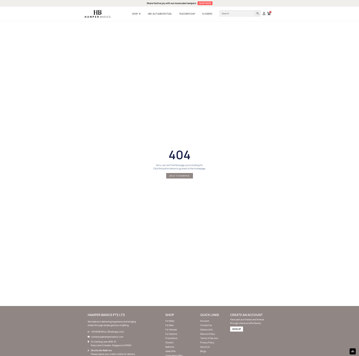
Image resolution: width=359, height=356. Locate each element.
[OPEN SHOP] (140, 13)
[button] (264, 13)
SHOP (169, 315)
